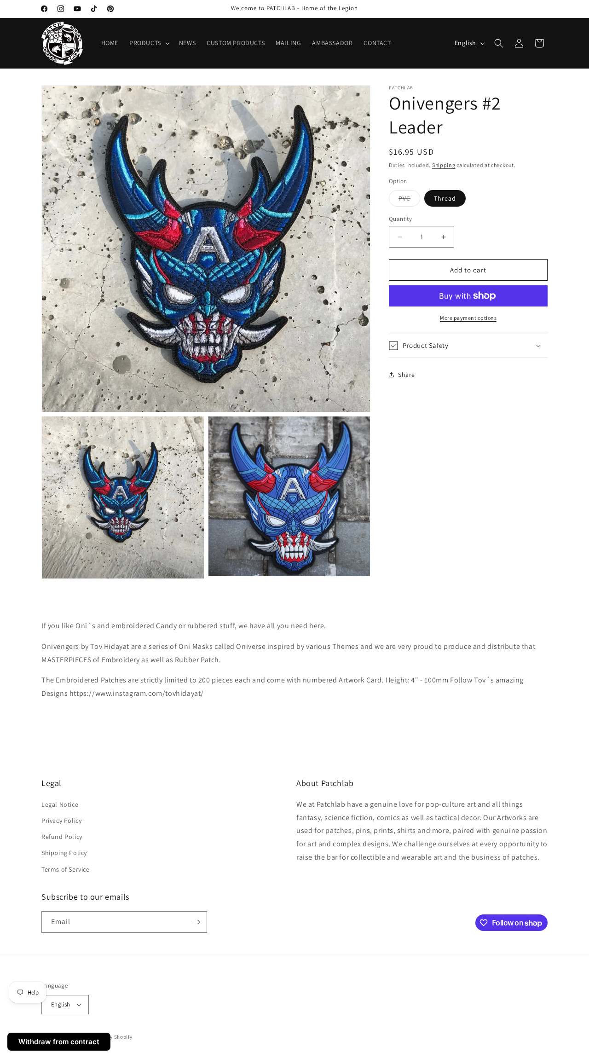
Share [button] (406, 374)
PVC (409, 200)
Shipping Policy (64, 853)
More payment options (468, 317)
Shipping (444, 165)
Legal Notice (59, 804)
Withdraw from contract (58, 1041)
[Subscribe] (196, 922)
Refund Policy (61, 837)
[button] (148, 42)
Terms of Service (65, 869)
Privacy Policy (61, 820)
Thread (445, 198)
